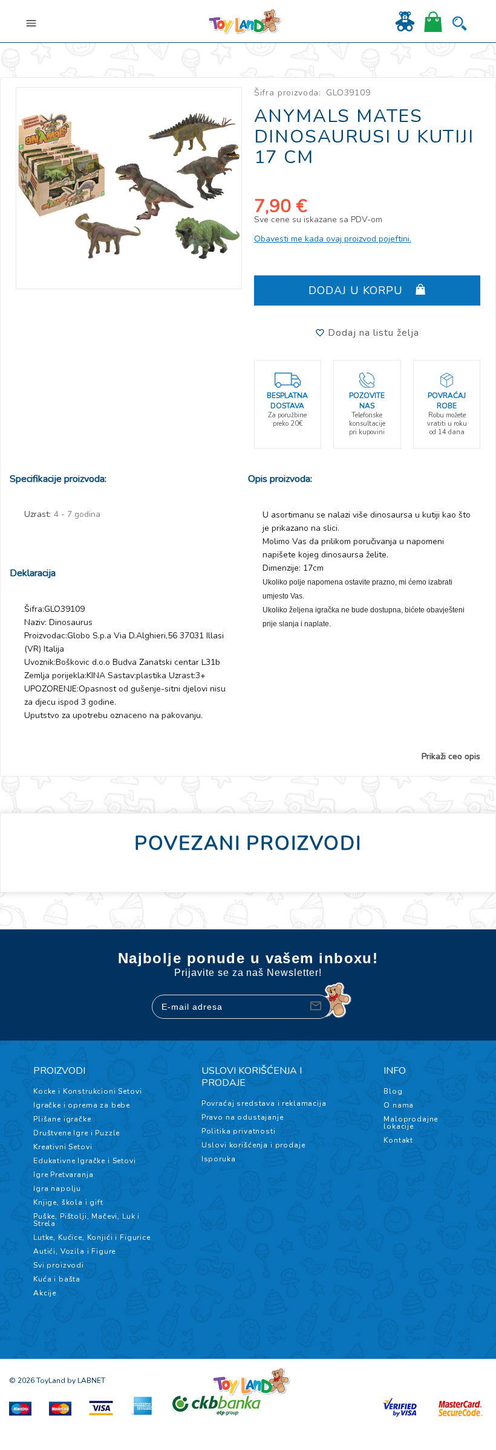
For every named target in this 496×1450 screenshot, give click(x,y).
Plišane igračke (62, 1119)
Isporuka (218, 1159)
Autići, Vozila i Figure (74, 1251)
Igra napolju (57, 1188)
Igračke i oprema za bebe (81, 1105)
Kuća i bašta (56, 1279)
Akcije (44, 1293)
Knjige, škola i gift (68, 1202)
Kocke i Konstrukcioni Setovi (87, 1091)
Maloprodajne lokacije (410, 1122)
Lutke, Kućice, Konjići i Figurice (92, 1237)
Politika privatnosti (238, 1131)
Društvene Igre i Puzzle (76, 1133)
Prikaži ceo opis (451, 756)
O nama (398, 1105)
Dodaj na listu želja (372, 332)
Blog (392, 1091)
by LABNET (86, 1380)
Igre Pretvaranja (63, 1174)
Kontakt (398, 1140)
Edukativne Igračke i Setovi (84, 1161)
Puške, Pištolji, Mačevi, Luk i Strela (86, 1219)
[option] (129, 186)
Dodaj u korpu (357, 290)
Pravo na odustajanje (242, 1117)
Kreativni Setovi (62, 1147)
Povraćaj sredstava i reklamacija (264, 1103)
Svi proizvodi (58, 1265)
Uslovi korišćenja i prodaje (253, 1145)
